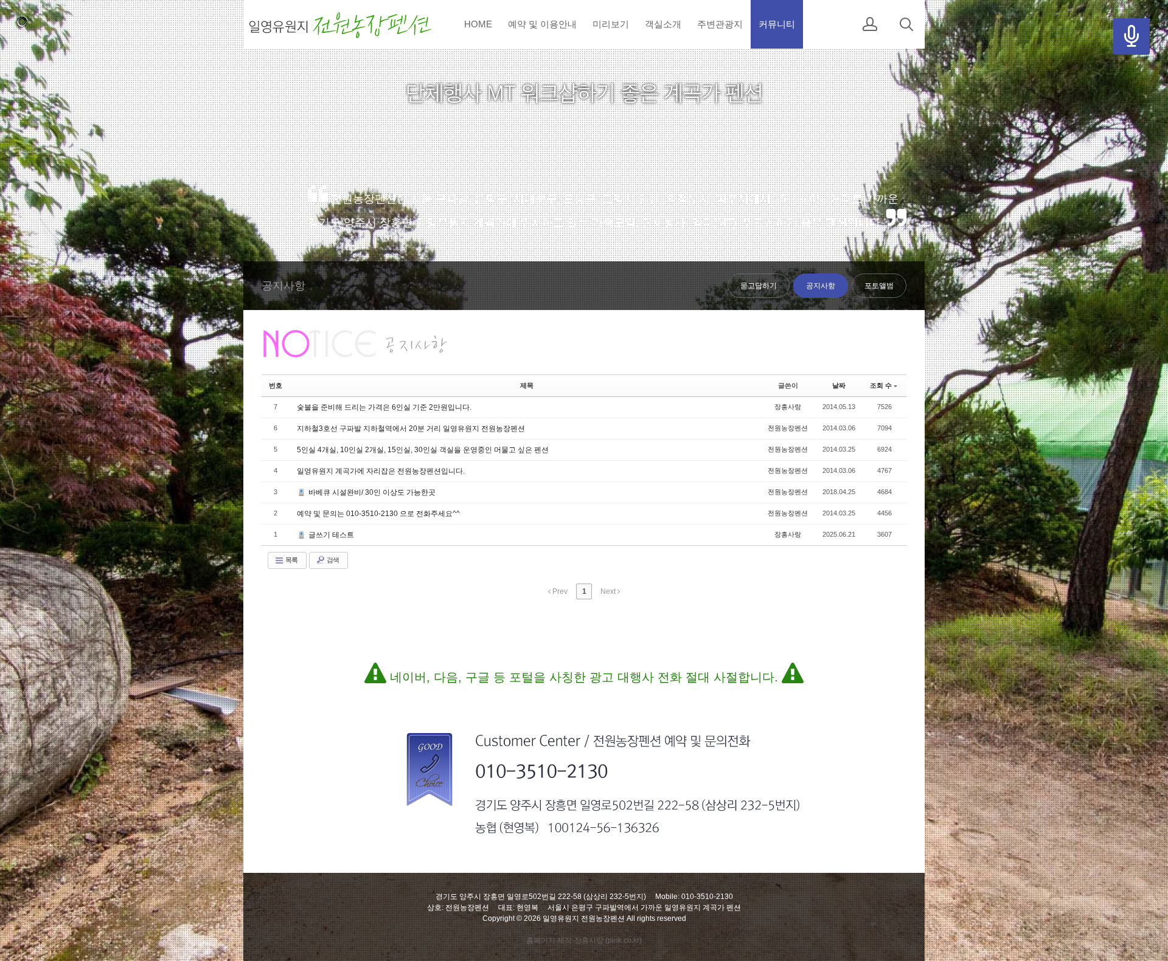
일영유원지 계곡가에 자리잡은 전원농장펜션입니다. (381, 471)
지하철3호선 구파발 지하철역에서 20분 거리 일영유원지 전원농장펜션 (411, 428)
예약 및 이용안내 (542, 24)
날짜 (839, 385)
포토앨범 (879, 285)
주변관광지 (720, 24)
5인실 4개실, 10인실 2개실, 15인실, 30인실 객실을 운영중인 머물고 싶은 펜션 (423, 450)
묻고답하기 (758, 285)
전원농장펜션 (788, 428)
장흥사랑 (787, 406)
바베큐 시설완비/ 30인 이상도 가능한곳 (371, 492)
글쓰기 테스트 (330, 535)
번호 (275, 385)
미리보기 (611, 24)
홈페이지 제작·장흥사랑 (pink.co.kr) (584, 940)
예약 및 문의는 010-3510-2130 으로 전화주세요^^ (378, 513)
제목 (527, 385)
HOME (478, 24)
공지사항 (820, 285)
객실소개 (663, 24)
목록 (290, 559)
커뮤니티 (777, 24)
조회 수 (881, 385)
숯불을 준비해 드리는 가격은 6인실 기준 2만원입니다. (384, 407)
